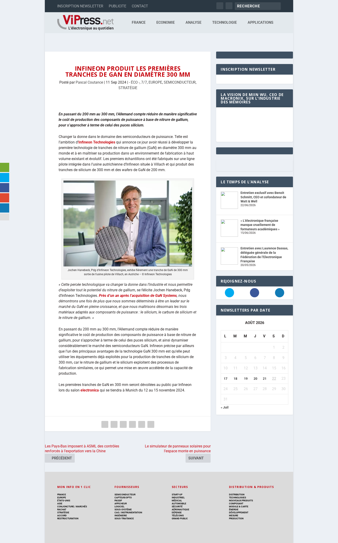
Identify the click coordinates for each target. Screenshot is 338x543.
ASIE (59, 503)
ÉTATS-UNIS (63, 500)
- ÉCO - (134, 82)
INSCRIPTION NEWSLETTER (80, 6)
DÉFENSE (177, 512)
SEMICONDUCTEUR (180, 82)
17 (225, 378)
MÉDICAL (177, 500)
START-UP (177, 494)
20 (255, 378)
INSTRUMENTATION (131, 512)
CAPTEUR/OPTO (123, 497)
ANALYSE (193, 23)
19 (246, 378)
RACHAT (61, 509)
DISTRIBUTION (236, 494)
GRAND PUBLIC (180, 518)
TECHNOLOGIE (224, 23)
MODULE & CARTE (238, 506)
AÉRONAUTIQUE (180, 509)
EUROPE (155, 82)
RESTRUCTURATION (67, 518)
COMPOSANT (236, 503)
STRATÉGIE (127, 88)
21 (264, 378)
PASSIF (118, 500)
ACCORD (62, 515)
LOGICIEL (119, 506)
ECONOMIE (165, 23)
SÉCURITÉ (177, 506)
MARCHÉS (81, 506)
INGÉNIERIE (121, 515)
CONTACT (140, 6)
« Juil (225, 407)
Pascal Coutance (89, 82)
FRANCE (139, 23)
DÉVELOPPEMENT (238, 512)
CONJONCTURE (65, 506)
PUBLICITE (117, 6)
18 (235, 378)
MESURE (233, 515)
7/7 (144, 82)
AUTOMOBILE (179, 503)
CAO (117, 512)
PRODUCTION (236, 518)
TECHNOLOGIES (237, 497)
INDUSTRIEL (178, 497)
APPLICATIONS (260, 23)
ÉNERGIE (233, 509)
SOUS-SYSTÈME (123, 509)
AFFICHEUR (121, 503)
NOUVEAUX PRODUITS (241, 500)
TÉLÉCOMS (178, 515)
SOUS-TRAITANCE (124, 518)
